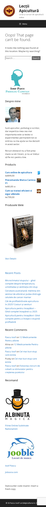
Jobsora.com (11, 472)
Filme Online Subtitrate (17, 425)
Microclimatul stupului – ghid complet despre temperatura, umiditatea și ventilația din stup (21, 283)
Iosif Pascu (10, 465)
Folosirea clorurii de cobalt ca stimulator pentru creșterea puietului (22, 369)
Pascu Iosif (10, 337)
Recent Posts (13, 273)
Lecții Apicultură (29, 8)
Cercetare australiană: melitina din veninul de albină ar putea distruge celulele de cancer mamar (23, 294)
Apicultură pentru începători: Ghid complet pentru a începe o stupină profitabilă (22, 318)
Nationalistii (11, 428)
